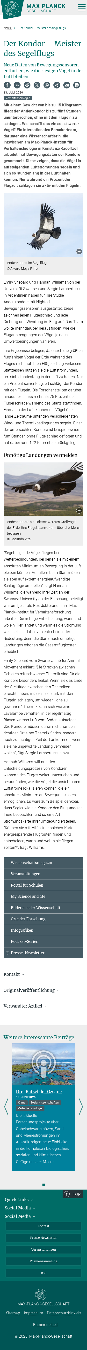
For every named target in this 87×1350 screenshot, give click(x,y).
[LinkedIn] (17, 85)
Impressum (33, 1313)
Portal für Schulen (27, 885)
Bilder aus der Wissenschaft (35, 907)
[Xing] (56, 85)
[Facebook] (7, 85)
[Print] (76, 85)
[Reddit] (27, 85)
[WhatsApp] (47, 85)
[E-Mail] (66, 85)
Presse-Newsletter (27, 953)
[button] (79, 251)
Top (76, 1194)
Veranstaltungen (25, 874)
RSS (43, 1273)
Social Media (18, 1208)
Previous (6, 1107)
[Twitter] (37, 85)
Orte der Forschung (28, 919)
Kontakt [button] (12, 974)
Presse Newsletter (43, 1237)
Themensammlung (43, 1261)
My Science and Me (28, 896)
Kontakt (43, 1226)
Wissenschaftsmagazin (31, 862)
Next (81, 1107)
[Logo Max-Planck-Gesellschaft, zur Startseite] (37, 9)
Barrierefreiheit (45, 1324)
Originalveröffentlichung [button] (30, 990)
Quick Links (17, 1199)
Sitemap (13, 1313)
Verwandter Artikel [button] (23, 1006)
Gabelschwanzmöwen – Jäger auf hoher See (40, 1094)
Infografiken (22, 930)
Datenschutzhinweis (64, 1313)
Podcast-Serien (24, 941)
